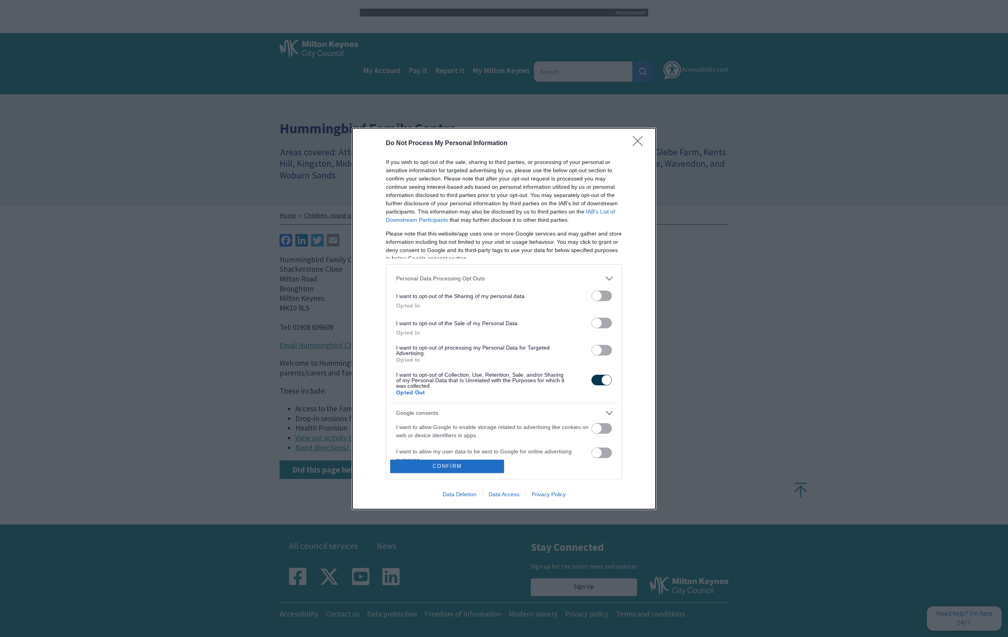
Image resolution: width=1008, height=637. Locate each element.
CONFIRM (447, 466)
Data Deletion (459, 494)
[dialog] (504, 318)
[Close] (640, 143)
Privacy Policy (549, 494)
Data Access (504, 494)
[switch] (601, 296)
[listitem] (504, 278)
